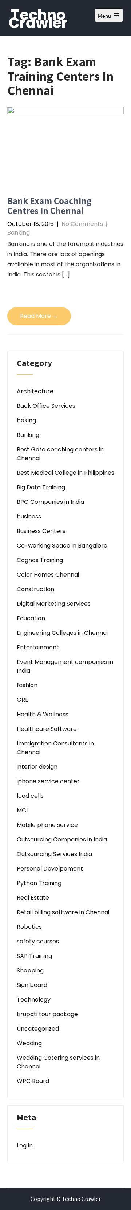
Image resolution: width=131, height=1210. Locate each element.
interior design (37, 767)
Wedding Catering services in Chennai (58, 1062)
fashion (27, 685)
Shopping (30, 970)
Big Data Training (41, 487)
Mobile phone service (47, 825)
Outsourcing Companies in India (62, 839)
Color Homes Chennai (48, 574)
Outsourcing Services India (54, 854)
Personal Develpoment (50, 868)
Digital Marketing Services (54, 604)
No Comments (82, 224)
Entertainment (38, 647)
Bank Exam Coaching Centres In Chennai (49, 206)
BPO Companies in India (50, 502)
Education (31, 618)
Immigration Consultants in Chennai (55, 747)
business (29, 516)
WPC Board (33, 1081)
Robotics (29, 927)
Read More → (39, 316)
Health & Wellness (42, 714)
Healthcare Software (47, 729)
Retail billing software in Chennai (63, 912)
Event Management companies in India (65, 666)
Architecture (35, 391)
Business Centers (41, 531)
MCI (22, 810)
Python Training (39, 883)
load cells (30, 796)
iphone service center (48, 781)
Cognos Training (40, 560)
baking (26, 420)
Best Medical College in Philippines (65, 473)
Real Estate (33, 897)
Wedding (29, 1043)
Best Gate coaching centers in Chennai (60, 453)
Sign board (32, 985)
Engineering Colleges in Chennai (62, 633)
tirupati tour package (47, 1014)
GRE (22, 700)
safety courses (38, 941)
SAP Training (34, 956)
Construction (35, 589)
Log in (25, 1145)
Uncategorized (38, 1028)
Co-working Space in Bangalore (62, 545)
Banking (18, 232)
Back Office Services (46, 406)
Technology (34, 999)
